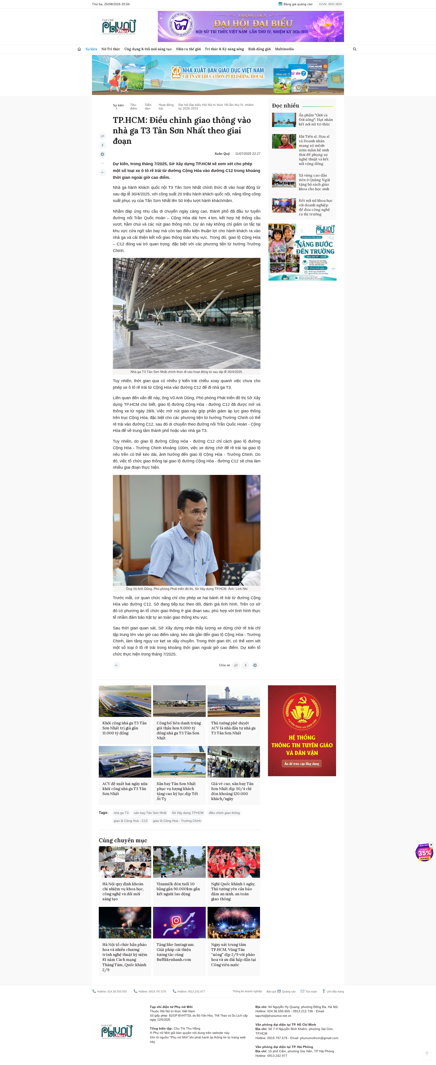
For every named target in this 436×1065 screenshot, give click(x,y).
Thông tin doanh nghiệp (247, 991)
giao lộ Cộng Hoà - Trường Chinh (177, 821)
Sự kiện (91, 49)
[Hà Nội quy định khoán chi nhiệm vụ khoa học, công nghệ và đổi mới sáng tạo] (125, 862)
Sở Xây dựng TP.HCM (187, 813)
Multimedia (284, 49)
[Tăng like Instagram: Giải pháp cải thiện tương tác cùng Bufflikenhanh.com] (179, 922)
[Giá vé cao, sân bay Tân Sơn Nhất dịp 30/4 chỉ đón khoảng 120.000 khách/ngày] (234, 762)
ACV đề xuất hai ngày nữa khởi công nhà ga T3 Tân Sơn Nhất (124, 788)
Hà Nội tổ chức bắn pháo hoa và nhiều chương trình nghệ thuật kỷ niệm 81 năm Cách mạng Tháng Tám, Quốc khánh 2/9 (124, 957)
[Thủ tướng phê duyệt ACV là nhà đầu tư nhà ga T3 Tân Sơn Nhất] (234, 701)
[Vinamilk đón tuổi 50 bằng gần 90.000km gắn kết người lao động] (179, 862)
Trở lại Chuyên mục (116, 665)
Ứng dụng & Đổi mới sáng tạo (148, 49)
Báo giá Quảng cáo (281, 991)
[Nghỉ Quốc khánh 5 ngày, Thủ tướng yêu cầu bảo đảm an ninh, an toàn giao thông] (234, 862)
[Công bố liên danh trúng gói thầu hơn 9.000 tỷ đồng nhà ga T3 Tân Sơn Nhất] (179, 701)
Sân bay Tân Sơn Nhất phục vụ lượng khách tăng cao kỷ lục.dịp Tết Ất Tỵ (177, 791)
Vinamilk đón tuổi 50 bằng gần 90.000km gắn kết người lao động (178, 888)
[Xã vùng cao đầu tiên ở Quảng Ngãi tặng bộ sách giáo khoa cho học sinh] (284, 180)
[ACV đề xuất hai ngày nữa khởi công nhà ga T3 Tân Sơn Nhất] (125, 762)
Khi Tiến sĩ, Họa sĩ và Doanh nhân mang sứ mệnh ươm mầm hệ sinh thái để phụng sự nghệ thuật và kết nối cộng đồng (314, 150)
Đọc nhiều (285, 105)
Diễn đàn (148, 106)
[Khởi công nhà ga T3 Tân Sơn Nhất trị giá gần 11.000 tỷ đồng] (125, 701)
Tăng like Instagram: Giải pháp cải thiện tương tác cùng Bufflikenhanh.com (175, 952)
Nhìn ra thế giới (188, 49)
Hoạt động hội (166, 106)
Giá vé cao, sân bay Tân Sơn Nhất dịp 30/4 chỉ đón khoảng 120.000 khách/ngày (232, 791)
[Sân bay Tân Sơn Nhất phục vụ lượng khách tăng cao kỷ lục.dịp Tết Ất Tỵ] (179, 762)
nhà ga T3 (121, 813)
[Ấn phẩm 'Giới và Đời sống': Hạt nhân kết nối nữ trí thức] (284, 120)
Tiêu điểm (133, 106)
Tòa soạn (311, 991)
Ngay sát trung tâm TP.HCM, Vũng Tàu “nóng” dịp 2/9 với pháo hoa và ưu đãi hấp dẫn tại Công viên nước (233, 954)
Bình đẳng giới (259, 49)
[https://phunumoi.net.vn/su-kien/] (102, 172)
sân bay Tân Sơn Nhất (150, 813)
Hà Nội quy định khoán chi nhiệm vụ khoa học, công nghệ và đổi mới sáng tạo (123, 891)
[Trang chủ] (79, 49)
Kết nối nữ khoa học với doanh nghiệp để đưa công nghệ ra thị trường (316, 207)
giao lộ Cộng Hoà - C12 (131, 821)
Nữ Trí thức (111, 49)
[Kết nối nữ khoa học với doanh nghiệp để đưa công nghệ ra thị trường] (284, 205)
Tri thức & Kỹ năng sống (224, 49)
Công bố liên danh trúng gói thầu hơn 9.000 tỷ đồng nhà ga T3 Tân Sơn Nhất (179, 731)
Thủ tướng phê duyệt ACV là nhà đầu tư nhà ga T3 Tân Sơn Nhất (233, 728)
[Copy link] (102, 136)
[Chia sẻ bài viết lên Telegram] (102, 154)
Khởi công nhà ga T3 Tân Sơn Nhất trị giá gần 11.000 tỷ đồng (124, 728)
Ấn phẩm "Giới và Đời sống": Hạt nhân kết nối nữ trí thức (316, 119)
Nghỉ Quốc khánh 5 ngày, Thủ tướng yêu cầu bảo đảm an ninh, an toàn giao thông (233, 891)
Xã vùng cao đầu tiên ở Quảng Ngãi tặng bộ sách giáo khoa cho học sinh (314, 182)
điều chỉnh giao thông (224, 813)
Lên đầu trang (335, 991)
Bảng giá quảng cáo (297, 4)
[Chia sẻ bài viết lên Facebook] (102, 145)
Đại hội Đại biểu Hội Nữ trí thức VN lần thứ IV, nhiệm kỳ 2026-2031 (216, 106)
